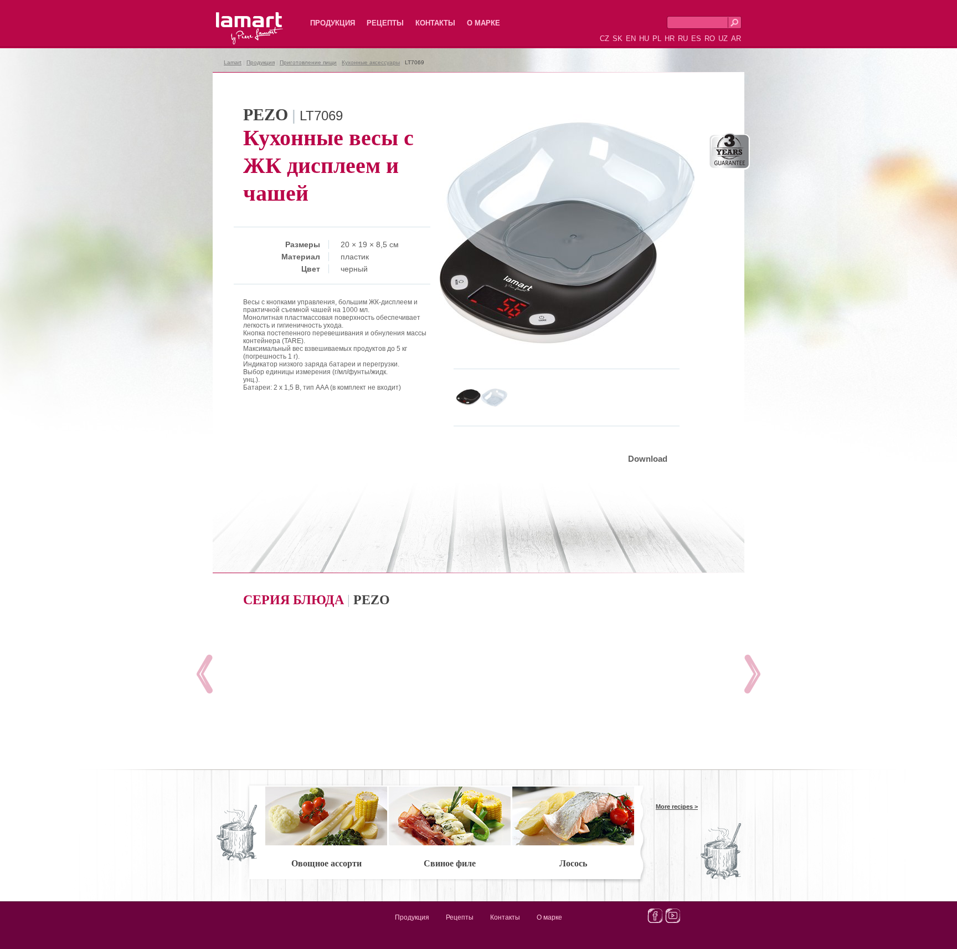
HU (644, 38)
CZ (604, 38)
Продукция (332, 23)
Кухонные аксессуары (371, 62)
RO (709, 38)
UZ (723, 38)
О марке (483, 23)
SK (617, 38)
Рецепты (385, 23)
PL (656, 38)
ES (696, 38)
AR (736, 38)
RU (683, 38)
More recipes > (677, 806)
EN (631, 38)
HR (670, 38)
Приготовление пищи (308, 62)
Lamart (237, 19)
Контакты (435, 23)
